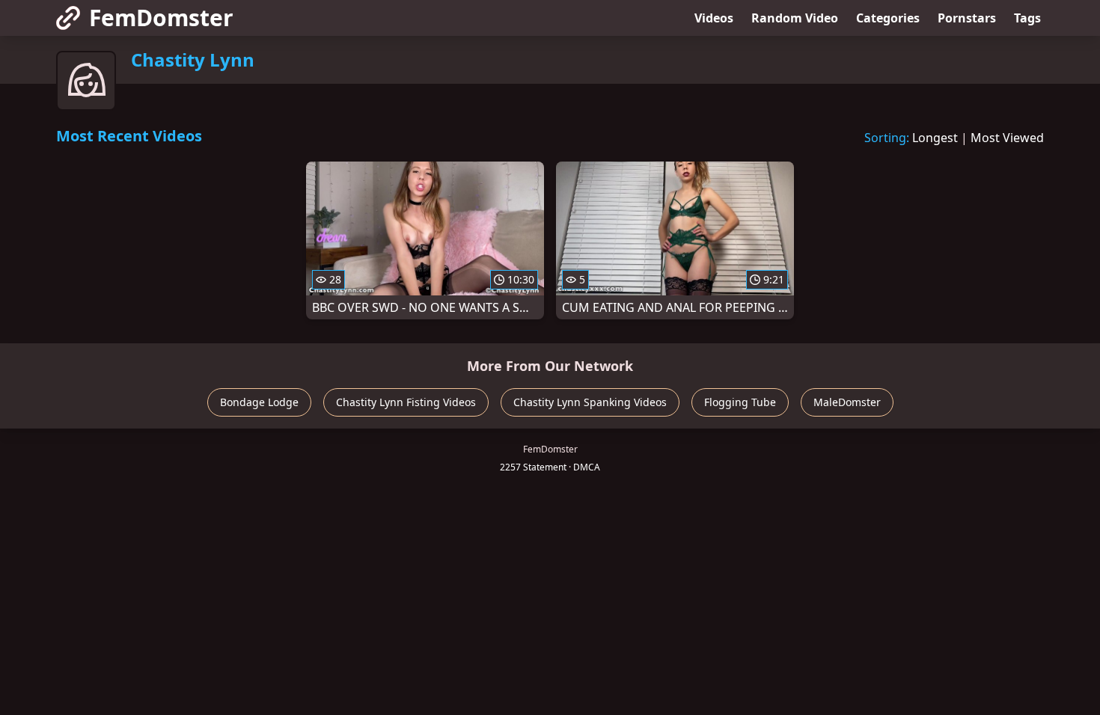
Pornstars (967, 18)
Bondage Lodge (259, 402)
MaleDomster (847, 402)
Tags (1027, 18)
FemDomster (161, 17)
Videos (713, 18)
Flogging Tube (740, 402)
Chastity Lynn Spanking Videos (590, 402)
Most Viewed (1007, 137)
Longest (935, 137)
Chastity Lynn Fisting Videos (406, 402)
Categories (888, 18)
